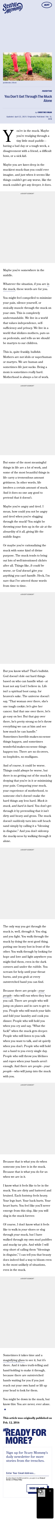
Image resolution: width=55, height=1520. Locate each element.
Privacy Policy (18, 1480)
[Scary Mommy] (12, 8)
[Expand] (40, 1491)
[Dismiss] (50, 1491)
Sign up (34, 1488)
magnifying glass (14, 1360)
